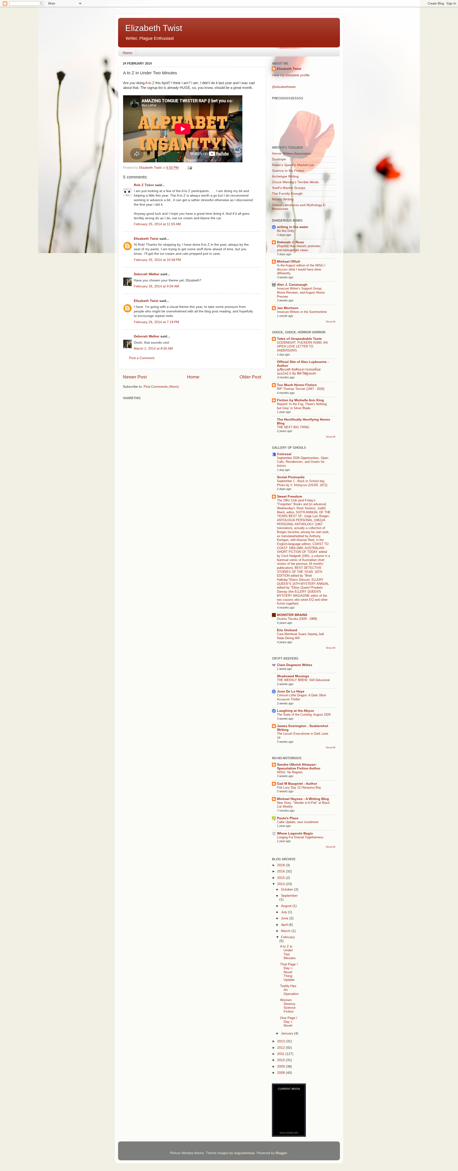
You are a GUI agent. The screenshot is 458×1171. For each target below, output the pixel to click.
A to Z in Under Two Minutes (288, 952)
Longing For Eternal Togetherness (300, 837)
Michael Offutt (288, 261)
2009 (281, 1066)
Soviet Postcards (291, 477)
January (287, 1033)
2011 (281, 1054)
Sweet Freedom (289, 496)
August (286, 906)
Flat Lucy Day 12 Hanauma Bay (299, 787)
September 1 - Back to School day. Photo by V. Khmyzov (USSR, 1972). (302, 483)
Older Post (250, 376)
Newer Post (135, 376)
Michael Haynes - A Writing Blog (303, 799)
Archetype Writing (285, 176)
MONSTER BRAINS (292, 615)
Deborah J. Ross (290, 242)
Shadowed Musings (293, 676)
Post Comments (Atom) (161, 386)
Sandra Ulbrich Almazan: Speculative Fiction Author (298, 766)
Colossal (284, 454)
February (288, 937)
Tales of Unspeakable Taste (299, 339)
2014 (281, 884)
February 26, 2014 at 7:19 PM (156, 322)
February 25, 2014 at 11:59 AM (157, 224)
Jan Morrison (287, 308)
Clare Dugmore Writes (294, 665)
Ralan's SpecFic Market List (293, 165)
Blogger (281, 1153)
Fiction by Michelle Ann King (300, 400)
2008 (281, 1072)
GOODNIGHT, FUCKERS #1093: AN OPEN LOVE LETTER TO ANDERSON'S (302, 346)
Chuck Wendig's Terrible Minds (295, 182)
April (285, 925)
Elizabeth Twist (153, 28)
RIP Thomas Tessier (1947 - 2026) (300, 389)
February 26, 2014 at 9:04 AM (156, 286)
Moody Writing (283, 199)
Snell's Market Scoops (288, 188)
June (285, 918)
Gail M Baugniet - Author (297, 783)
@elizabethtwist (284, 87)
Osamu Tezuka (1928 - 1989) (297, 619)
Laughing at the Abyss (295, 711)
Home (127, 53)
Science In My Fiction (288, 171)
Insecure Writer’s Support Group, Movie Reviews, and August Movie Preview (301, 292)
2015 (281, 878)
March (286, 931)
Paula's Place (287, 818)
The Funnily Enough (287, 193)
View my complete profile (291, 75)
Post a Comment (141, 358)
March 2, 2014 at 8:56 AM (153, 348)
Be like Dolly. (286, 231)
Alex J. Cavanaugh (292, 284)
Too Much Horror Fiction (297, 385)
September (289, 895)
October (287, 889)
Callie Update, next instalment (297, 822)
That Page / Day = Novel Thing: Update (289, 972)
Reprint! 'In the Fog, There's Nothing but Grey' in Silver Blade (302, 406)
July (284, 912)
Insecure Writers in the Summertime (302, 312)
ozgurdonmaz (244, 1153)
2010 (281, 1060)
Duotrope (279, 159)
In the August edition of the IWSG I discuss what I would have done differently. (301, 269)
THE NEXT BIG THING (293, 427)
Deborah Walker (146, 274)
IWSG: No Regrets (290, 772)
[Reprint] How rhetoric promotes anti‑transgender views (299, 248)
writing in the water (292, 227)
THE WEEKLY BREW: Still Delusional (303, 680)
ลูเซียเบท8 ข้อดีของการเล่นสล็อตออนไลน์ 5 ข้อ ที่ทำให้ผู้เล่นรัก (299, 371)
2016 (281, 871)
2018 (281, 865)
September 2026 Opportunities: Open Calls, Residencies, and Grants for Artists (302, 462)
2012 (281, 1047)
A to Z (149, 83)
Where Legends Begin (295, 833)
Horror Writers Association (291, 153)
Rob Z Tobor (144, 185)
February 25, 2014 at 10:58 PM (157, 260)
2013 (281, 1041)
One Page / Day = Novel (288, 1021)
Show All (330, 321)
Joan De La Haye (290, 691)
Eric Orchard (287, 630)
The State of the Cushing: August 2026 (304, 714)
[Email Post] (189, 167)
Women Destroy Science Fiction (288, 1005)
